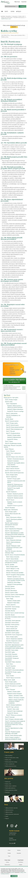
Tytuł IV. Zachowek (9, 717)
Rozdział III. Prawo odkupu (13, 582)
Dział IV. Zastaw (10, 500)
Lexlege (7, 862)
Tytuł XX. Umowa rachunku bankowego (14, 612)
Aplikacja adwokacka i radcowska (11, 807)
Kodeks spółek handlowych (10, 788)
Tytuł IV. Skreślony (9, 526)
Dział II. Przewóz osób (11, 628)
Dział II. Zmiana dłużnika (12, 559)
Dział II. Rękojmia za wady (12, 568)
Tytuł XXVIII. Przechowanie (12, 643)
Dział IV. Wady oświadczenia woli (14, 429)
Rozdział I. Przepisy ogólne (13, 435)
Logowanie (23, 1)
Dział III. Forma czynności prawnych (15, 427)
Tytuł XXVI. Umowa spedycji (12, 632)
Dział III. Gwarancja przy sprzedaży (14, 572)
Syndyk (6, 816)
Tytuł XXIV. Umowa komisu (12, 622)
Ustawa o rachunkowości (9, 763)
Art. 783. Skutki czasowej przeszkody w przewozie (13, 110)
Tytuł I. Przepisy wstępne (11, 399)
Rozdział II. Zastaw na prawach (15, 505)
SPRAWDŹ (14, 26)
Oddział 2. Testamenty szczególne (16, 697)
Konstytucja (7, 792)
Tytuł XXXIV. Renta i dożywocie (13, 662)
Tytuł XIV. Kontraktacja (11, 590)
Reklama (18, 850)
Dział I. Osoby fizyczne (11, 403)
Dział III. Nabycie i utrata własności (14, 457)
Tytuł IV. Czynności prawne (11, 421)
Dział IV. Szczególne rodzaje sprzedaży (15, 574)
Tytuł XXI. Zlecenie (10, 615)
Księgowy (7, 818)
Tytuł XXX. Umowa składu (11, 650)
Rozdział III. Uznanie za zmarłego (15, 411)
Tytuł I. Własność (9, 449)
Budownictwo (7, 864)
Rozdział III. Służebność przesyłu (15, 498)
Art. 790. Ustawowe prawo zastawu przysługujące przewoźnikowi (12, 280)
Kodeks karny (7, 781)
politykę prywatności (5, 873)
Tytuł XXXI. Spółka (10, 652)
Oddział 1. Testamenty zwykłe (16, 695)
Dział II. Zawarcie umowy (12, 425)
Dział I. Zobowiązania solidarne (13, 517)
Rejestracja (17, 1)
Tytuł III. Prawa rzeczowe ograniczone (14, 472)
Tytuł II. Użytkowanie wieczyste (12, 470)
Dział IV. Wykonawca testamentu (14, 715)
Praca (9, 856)
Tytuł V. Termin (9, 441)
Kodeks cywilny (21, 16)
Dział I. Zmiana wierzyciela (12, 556)
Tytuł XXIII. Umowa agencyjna (12, 620)
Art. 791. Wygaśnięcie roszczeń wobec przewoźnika (13, 305)
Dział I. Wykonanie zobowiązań (13, 540)
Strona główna (8, 16)
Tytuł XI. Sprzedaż (9, 564)
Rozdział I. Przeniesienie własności (15, 459)
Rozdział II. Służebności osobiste (15, 496)
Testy (6, 11)
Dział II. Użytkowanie (11, 476)
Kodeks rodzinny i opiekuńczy (10, 785)
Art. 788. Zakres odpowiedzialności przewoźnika (12, 200)
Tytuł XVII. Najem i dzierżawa (12, 596)
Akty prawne (15, 16)
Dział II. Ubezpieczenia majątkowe (14, 638)
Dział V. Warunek (10, 431)
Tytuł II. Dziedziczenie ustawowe (13, 684)
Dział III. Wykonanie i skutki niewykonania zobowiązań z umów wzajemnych (14, 547)
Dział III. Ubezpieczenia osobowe (14, 640)
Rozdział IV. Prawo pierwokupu (14, 584)
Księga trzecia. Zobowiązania (6, 17)
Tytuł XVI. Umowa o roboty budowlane (14, 594)
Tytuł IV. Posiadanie (10, 507)
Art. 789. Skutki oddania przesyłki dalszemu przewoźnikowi (11, 238)
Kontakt (9, 853)
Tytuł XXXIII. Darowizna (11, 656)
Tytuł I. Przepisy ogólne (10, 511)
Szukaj (22, 6)
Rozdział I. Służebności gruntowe (15, 493)
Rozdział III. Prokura (12, 439)
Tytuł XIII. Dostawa (10, 588)
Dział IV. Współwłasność (12, 466)
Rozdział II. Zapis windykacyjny (15, 711)
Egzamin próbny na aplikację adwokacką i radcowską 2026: (11, 386)
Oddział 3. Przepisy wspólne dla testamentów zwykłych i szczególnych (16, 701)
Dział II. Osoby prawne (11, 413)
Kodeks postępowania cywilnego (11, 761)
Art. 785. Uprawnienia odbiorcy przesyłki (14, 143)
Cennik (12, 11)
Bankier (20, 864)
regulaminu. (12, 872)
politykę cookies (23, 872)
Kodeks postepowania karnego (10, 766)
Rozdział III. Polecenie (12, 713)
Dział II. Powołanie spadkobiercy (14, 705)
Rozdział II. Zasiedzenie (13, 461)
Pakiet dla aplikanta (8, 755)
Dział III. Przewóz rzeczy (6, 18)
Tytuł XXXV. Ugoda (10, 668)
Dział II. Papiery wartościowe (13, 677)
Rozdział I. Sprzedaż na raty (14, 576)
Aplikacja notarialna (9, 812)
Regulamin (19, 853)
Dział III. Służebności (11, 491)
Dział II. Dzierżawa (11, 604)
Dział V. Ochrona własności (12, 468)
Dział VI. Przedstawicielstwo (13, 433)
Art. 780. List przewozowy (9, 56)
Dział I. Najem (9, 598)
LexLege (12, 373)
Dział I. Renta (9, 664)
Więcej (19, 11)
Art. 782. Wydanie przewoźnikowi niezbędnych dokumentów (11, 100)
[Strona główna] (2, 12)
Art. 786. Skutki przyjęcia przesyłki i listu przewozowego (14, 157)
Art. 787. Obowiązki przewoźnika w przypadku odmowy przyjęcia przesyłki (13, 167)
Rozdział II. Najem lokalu (13, 602)
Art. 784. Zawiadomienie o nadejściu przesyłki (12, 133)
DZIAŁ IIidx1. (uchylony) (12, 570)
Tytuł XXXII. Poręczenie (11, 654)
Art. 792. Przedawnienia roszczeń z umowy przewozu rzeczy (12, 330)
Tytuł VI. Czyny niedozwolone (12, 530)
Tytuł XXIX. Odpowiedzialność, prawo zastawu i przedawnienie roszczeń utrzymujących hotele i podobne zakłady (14, 646)
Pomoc (9, 850)
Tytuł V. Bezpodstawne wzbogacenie (13, 528)
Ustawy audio (14, 370)
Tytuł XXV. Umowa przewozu (19, 17)
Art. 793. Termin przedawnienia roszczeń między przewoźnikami (14, 344)
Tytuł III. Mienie (9, 419)
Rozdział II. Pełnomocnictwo (14, 437)
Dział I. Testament (10, 689)
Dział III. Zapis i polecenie (12, 707)
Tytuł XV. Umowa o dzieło (11, 592)
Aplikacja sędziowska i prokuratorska (12, 814)
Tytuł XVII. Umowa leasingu (12, 606)
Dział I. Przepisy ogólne (12, 423)
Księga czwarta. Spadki (9, 679)
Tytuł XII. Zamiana (9, 586)
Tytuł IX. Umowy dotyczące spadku (13, 735)
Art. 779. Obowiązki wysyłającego (11, 44)
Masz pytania (11, 843)
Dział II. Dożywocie (11, 666)
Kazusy (12, 372)
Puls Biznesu (20, 862)
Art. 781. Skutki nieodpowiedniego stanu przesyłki (13, 79)
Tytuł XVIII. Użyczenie (10, 608)
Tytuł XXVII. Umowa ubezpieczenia (13, 634)
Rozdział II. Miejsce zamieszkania (15, 409)
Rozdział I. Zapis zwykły (13, 709)
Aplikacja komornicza (9, 810)
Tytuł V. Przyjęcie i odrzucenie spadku (14, 719)
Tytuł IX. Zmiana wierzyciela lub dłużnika (15, 554)
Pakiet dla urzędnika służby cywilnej (12, 757)
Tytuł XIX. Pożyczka (10, 610)
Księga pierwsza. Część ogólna (11, 397)
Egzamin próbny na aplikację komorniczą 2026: (10, 388)
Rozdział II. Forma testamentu (14, 693)
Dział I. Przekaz (10, 675)
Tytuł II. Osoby (8, 401)
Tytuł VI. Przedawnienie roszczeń (13, 443)
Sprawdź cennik (11, 365)
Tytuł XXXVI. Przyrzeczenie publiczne (14, 670)
